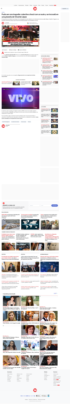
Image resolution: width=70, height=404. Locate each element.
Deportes (18, 375)
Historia (27, 376)
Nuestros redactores (56, 382)
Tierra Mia (45, 376)
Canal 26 (7, 22)
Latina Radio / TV (46, 375)
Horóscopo (9, 378)
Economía (27, 375)
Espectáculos (9, 376)
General (3, 12)
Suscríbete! (55, 205)
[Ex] (24, 395)
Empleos (54, 383)
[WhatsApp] (31, 395)
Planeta (27, 378)
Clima (8, 375)
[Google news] (34, 395)
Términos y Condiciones (33, 399)
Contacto (54, 375)
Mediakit (55, 379)
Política (4, 254)
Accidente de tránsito (15, 121)
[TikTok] (29, 395)
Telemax (45, 378)
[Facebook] (21, 395)
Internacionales (44, 254)
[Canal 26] (35, 390)
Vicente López (23, 121)
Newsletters (56, 385)
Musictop (45, 379)
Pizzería (29, 121)
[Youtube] (26, 395)
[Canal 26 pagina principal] (35, 10)
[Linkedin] (27, 395)
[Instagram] (22, 395)
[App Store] (38, 396)
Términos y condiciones (57, 376)
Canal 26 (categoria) (5, 121)
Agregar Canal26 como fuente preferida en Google (33, 23)
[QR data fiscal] (48, 396)
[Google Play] (44, 396)
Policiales (8, 379)
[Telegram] (32, 395)
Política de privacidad (56, 378)
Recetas (27, 379)
